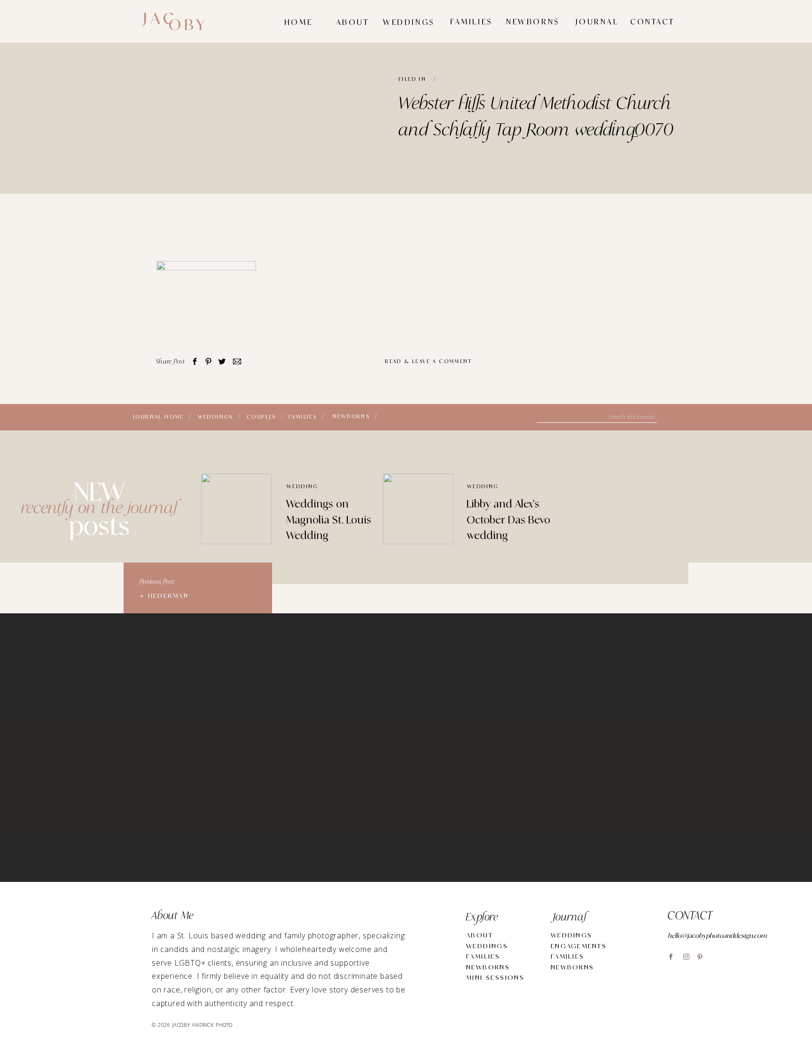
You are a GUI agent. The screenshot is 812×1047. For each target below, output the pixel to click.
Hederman (168, 596)
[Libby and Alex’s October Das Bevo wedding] (418, 509)
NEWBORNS (488, 967)
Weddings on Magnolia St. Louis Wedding (328, 520)
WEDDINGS (487, 946)
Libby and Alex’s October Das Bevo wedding (508, 520)
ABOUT (479, 935)
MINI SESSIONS (495, 977)
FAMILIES (483, 956)
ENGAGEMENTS (579, 946)
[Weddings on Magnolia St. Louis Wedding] (236, 509)
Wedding (302, 487)
